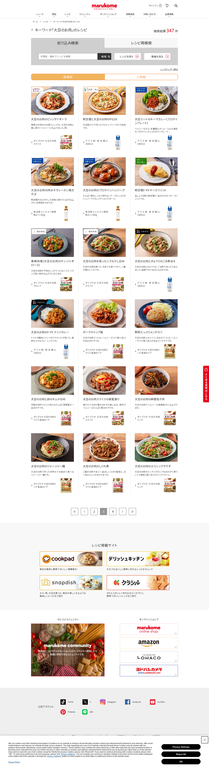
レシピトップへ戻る (169, 69)
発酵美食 (130, 14)
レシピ (68, 14)
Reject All (181, 754)
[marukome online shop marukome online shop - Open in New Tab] (149, 629)
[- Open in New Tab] (166, 6)
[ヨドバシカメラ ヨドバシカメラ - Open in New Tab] (149, 670)
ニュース (39, 14)
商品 (54, 14)
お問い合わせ (149, 14)
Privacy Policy (14, 762)
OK (181, 761)
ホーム (35, 21)
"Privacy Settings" (68, 754)
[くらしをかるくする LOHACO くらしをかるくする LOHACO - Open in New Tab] (149, 656)
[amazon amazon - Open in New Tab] (149, 643)
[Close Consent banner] (204, 739)
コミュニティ (84, 14)
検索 (176, 6)
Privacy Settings (181, 747)
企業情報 (169, 14)
